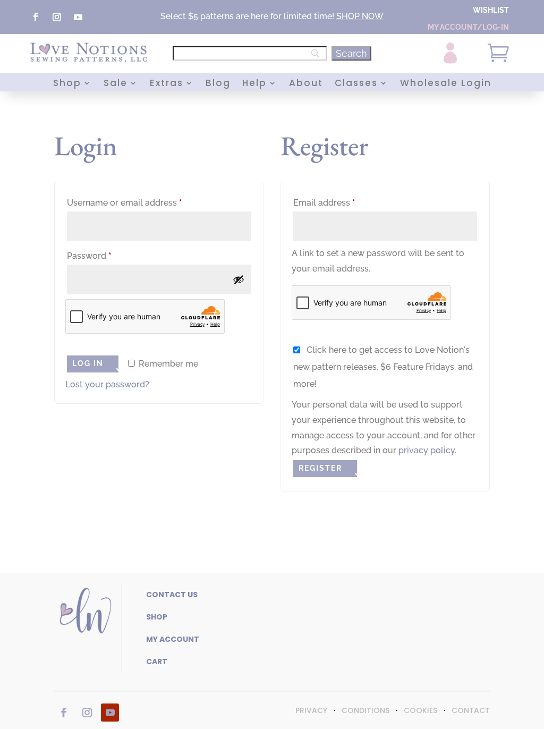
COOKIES (420, 710)
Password (107, 255)
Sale (116, 84)
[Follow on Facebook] (35, 17)
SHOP (348, 16)
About (306, 84)
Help (254, 84)
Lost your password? (107, 384)
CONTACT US (172, 594)
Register (320, 468)
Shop (67, 84)
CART (156, 661)
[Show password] (238, 279)
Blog (218, 84)
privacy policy (426, 450)
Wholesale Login (445, 84)
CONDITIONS (365, 710)
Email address (342, 202)
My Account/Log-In (468, 27)
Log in (88, 363)
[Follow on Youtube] (78, 17)
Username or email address (142, 202)
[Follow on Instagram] (56, 17)
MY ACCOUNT (172, 639)
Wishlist (491, 10)
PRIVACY (311, 710)
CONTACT (471, 710)
